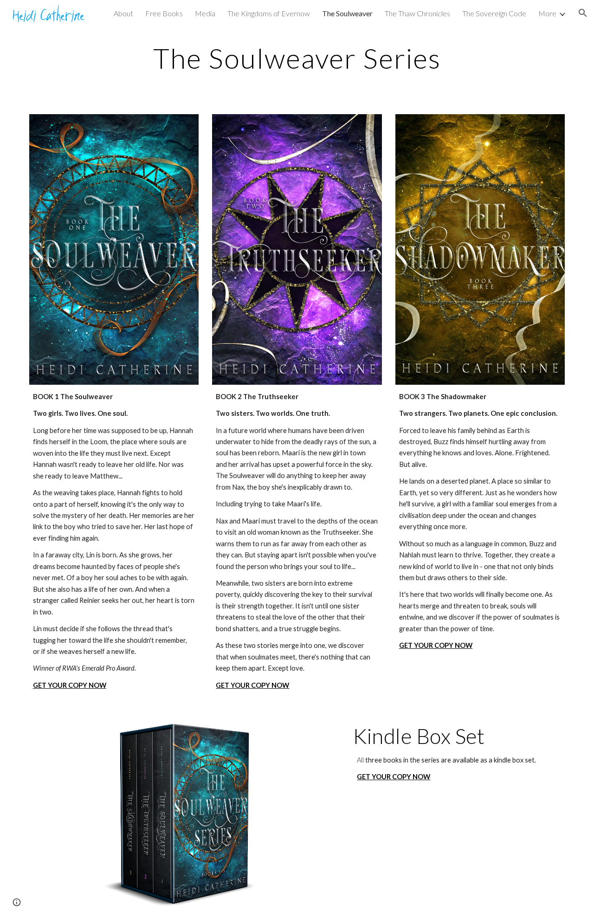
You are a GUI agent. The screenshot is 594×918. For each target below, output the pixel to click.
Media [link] (205, 13)
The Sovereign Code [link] (494, 13)
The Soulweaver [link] (347, 13)
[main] (297, 58)
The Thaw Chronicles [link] (417, 13)
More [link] (547, 13)
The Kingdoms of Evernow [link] (268, 13)
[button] (583, 13)
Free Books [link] (164, 13)
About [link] (123, 13)
